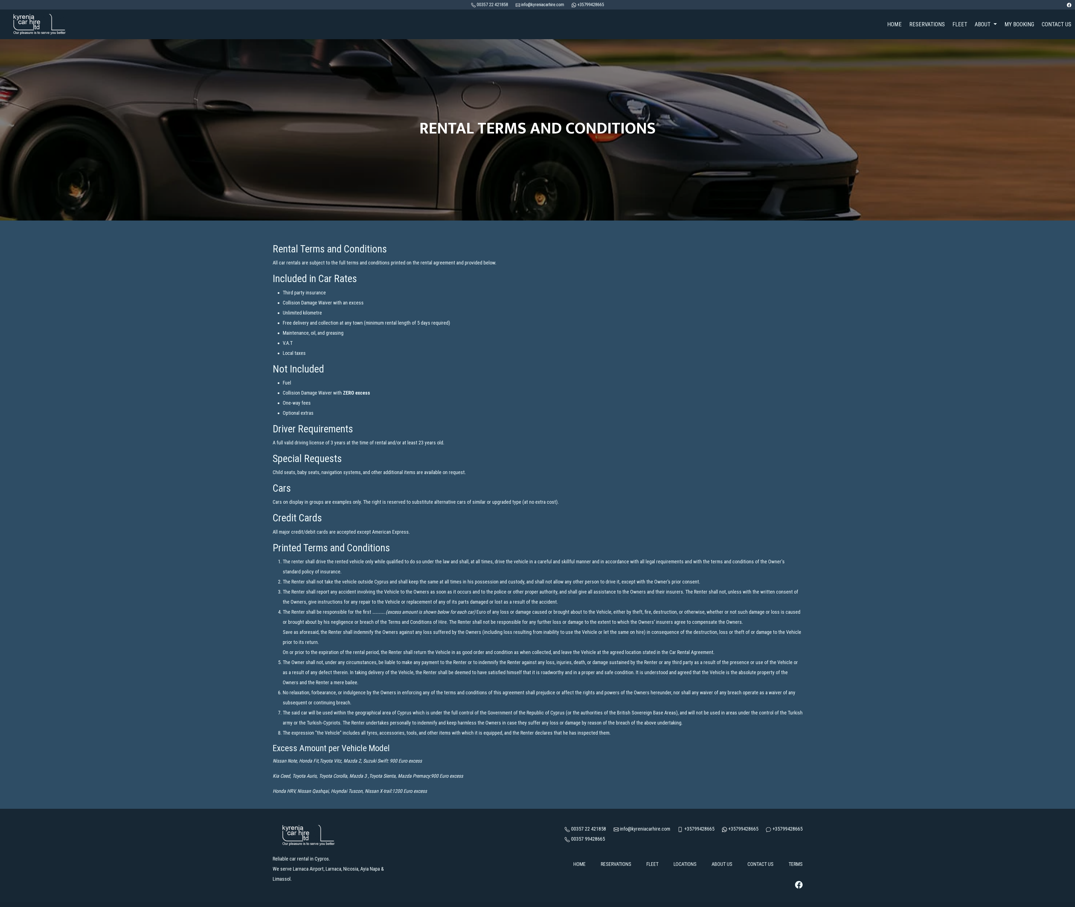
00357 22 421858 (588, 829)
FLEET (959, 24)
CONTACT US (1056, 24)
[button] (986, 24)
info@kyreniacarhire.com (542, 4)
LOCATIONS (685, 864)
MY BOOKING (1019, 24)
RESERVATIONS (927, 24)
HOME (894, 24)
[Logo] (39, 23)
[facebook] (1069, 4)
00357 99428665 (588, 839)
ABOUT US (722, 864)
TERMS (796, 864)
